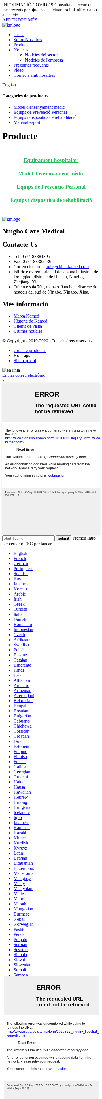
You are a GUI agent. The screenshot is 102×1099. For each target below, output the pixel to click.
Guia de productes (30, 350)
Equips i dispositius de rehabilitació (45, 117)
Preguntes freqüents (31, 65)
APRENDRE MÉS (19, 19)
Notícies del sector (41, 54)
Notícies (21, 49)
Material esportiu (29, 122)
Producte (21, 44)
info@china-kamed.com (67, 266)
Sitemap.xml (25, 360)
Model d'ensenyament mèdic (39, 107)
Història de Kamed (30, 321)
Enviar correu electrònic (23, 375)
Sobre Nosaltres (28, 39)
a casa (19, 34)
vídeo (19, 70)
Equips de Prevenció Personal (40, 112)
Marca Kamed (26, 316)
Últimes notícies (28, 331)
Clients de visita (28, 326)
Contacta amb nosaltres (34, 75)
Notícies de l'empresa (44, 60)
